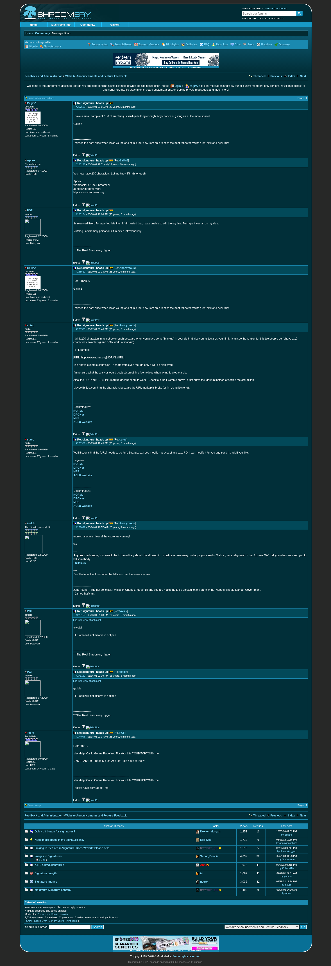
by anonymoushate (286, 843)
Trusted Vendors (148, 44)
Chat (238, 44)
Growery (284, 44)
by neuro (286, 884)
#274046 (80, 736)
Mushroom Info (60, 24)
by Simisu (286, 834)
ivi (201, 873)
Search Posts (123, 44)
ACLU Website (82, 422)
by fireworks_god (286, 851)
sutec (123, 439)
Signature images (46, 881)
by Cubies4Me (287, 868)
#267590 (80, 106)
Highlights (172, 44)
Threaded (259, 76)
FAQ (206, 44)
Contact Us (278, 18)
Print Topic (71, 920)
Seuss (54, 914)
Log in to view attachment (87, 620)
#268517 (80, 271)
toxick (123, 611)
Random (266, 44)
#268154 (80, 214)
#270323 (80, 329)
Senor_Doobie (209, 856)
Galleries (191, 44)
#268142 (80, 164)
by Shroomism (287, 859)
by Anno (286, 893)
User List (222, 44)
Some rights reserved (186, 956)
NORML (78, 410)
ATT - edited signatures (49, 865)
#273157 (80, 675)
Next (302, 76)
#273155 (80, 615)
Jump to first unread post (41, 98)
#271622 (80, 527)
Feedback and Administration (43, 76)
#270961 (80, 443)
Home (34, 24)
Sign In (33, 46)
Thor (47, 914)
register (195, 86)
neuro (204, 881)
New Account (249, 18)
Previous (276, 76)
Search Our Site (251, 8)
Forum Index (100, 44)
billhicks (80, 563)
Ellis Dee (205, 839)
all (44, 860)
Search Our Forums (276, 8)
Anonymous (127, 268)
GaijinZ (123, 160)
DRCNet (78, 414)
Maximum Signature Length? (53, 890)
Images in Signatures (48, 856)
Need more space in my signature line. (59, 839)
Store (250, 44)
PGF (122, 732)
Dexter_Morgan (210, 831)
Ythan (40, 914)
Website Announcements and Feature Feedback (96, 76)
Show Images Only (36, 920)
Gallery (115, 24)
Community (87, 24)
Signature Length (46, 873)
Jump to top (34, 805)
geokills (64, 914)
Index (291, 76)
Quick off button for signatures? (55, 831)
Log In (264, 18)
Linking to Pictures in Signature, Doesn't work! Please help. (72, 848)
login (178, 86)
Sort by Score (56, 920)
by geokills (286, 876)
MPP (76, 418)
